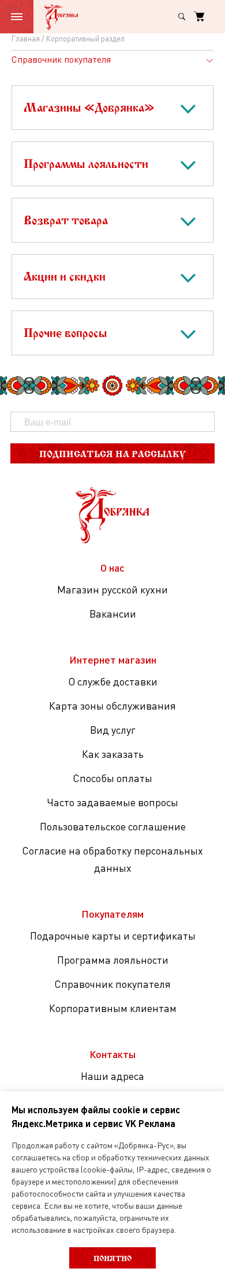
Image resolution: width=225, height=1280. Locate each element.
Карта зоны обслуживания (112, 705)
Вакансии (112, 613)
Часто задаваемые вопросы (112, 802)
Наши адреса (112, 1076)
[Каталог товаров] (16, 16)
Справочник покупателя (112, 984)
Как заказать (113, 754)
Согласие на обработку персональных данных (112, 859)
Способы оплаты (112, 778)
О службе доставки (113, 681)
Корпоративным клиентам (113, 1008)
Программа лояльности (112, 959)
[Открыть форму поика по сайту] (182, 17)
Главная (26, 38)
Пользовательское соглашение (113, 826)
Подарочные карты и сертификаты (113, 935)
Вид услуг (113, 729)
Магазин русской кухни (112, 589)
